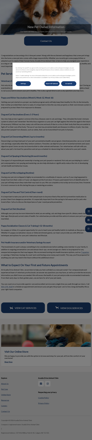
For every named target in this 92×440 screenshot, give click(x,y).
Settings (23, 83)
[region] (46, 76)
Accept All (68, 83)
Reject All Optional (52, 83)
